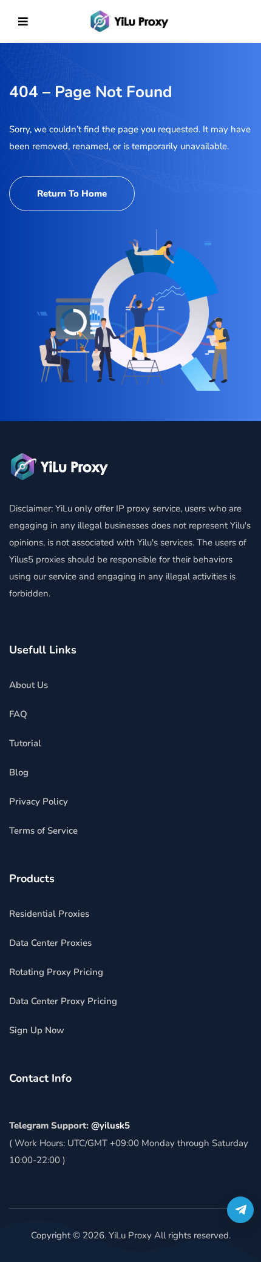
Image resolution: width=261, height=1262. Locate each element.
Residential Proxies (49, 914)
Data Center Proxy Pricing (63, 1001)
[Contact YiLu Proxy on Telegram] (240, 1209)
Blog (19, 772)
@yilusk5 (110, 1125)
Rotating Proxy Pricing (56, 972)
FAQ (18, 714)
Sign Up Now (36, 1030)
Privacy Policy (38, 801)
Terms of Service (43, 831)
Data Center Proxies (50, 943)
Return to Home (72, 193)
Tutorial (25, 743)
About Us (28, 685)
